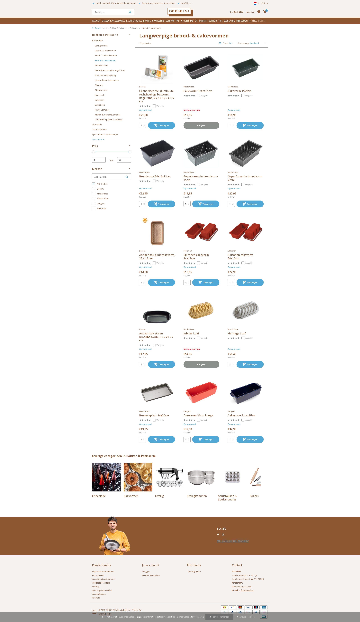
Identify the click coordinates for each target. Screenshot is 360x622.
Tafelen (203, 20)
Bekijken (201, 125)
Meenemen (242, 20)
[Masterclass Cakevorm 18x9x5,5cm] (201, 68)
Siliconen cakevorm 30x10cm (240, 256)
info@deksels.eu (246, 590)
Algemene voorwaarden (103, 571)
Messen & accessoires (113, 20)
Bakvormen (135, 28)
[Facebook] (218, 535)
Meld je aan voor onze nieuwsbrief (232, 540)
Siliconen (99, 85)
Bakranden (100, 104)
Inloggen (146, 571)
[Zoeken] (130, 12)
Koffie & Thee (216, 20)
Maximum (124, 160)
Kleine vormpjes (102, 109)
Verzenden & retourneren (103, 579)
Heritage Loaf (237, 333)
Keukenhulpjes (134, 20)
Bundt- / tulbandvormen (106, 55)
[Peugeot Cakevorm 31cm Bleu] (246, 392)
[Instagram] (223, 535)
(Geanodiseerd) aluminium (107, 80)
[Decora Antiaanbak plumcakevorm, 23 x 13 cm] (157, 232)
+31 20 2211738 (243, 586)
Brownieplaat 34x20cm (154, 415)
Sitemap (96, 586)
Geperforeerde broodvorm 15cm (201, 178)
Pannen (96, 20)
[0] (264, 12)
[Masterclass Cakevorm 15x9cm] (246, 68)
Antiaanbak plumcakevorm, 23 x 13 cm (157, 256)
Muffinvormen (101, 65)
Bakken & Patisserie (153, 20)
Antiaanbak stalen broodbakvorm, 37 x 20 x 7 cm (156, 337)
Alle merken (102, 184)
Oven (186, 20)
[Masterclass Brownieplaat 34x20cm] (157, 392)
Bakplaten (99, 99)
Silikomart (101, 208)
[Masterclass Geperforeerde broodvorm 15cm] (201, 153)
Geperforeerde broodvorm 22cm (245, 178)
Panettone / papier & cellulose (108, 119)
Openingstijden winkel (102, 590)
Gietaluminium (101, 90)
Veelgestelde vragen (101, 582)
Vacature (96, 597)
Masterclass (102, 193)
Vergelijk (160, 106)
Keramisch (99, 95)
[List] (220, 43)
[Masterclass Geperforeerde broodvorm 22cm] (246, 153)
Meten (193, 20)
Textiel (253, 20)
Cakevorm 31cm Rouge (198, 415)
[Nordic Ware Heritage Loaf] (246, 310)
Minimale (99, 160)
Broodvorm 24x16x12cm (155, 176)
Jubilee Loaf (191, 333)
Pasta (179, 20)
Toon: (226, 43)
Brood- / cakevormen (105, 60)
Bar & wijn (229, 20)
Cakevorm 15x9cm (239, 91)
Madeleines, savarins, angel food (110, 70)
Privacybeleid (98, 575)
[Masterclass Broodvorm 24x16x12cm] (157, 153)
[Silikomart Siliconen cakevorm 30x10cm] (246, 232)
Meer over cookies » (246, 617)
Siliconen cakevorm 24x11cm (196, 256)
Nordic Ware (102, 198)
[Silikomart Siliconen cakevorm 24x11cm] (201, 232)
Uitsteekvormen (99, 129)
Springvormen (101, 45)
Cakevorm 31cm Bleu (241, 415)
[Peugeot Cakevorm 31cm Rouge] (201, 392)
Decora (100, 188)
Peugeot (100, 203)
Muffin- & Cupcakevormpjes (108, 114)
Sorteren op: (243, 43)
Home (104, 28)
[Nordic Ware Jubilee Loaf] (201, 310)
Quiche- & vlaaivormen (105, 50)
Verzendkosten (99, 594)
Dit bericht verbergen (219, 617)
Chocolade (97, 124)
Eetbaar (170, 20)
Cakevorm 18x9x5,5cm (198, 91)
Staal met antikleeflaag (105, 75)
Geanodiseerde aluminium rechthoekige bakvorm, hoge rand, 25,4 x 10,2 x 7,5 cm (156, 96)
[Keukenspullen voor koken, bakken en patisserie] (180, 12)
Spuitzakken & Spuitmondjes (105, 134)
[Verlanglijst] (258, 12)
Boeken (262, 20)
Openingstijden (194, 571)
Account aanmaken (151, 575)
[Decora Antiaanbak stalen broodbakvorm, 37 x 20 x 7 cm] (157, 310)
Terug (98, 28)
